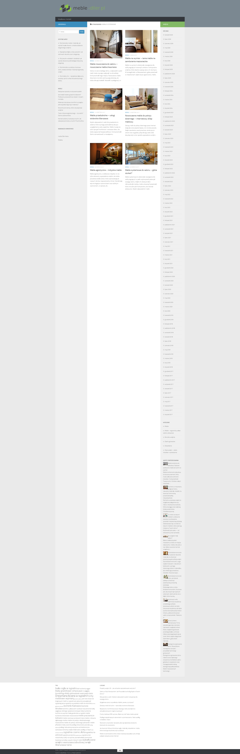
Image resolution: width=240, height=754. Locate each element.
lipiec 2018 (168, 341)
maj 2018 (167, 350)
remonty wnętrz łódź (69, 730)
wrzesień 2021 (169, 229)
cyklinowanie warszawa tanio (81, 693)
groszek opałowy (78, 699)
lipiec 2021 (168, 237)
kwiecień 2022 (169, 199)
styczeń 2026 (169, 65)
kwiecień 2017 (169, 406)
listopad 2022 (169, 168)
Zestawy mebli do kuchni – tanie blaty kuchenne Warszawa (117, 705)
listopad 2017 (169, 376)
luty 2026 (167, 61)
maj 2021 (167, 246)
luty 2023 (167, 156)
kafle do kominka (86, 703)
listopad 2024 (169, 91)
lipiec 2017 (168, 393)
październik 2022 (170, 173)
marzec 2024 (168, 99)
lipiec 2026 (168, 39)
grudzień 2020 (169, 268)
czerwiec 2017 (169, 397)
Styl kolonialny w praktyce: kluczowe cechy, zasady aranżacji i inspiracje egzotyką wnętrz (70, 69)
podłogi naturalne (65, 727)
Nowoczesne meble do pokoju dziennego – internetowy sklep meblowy (138, 118)
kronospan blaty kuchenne (82, 711)
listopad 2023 (169, 117)
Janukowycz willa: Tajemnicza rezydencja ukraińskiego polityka (172, 602)
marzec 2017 (168, 410)
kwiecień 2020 (169, 302)
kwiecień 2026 (169, 52)
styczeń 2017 (169, 414)
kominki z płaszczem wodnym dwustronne (77, 709)
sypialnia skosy (78, 735)
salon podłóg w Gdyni (84, 730)
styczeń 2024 (169, 108)
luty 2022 (167, 207)
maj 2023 (167, 143)
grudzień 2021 (169, 216)
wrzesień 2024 (169, 95)
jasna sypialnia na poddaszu (71, 703)
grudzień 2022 (169, 164)
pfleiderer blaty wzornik (63, 725)
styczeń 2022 (169, 212)
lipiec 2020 (168, 289)
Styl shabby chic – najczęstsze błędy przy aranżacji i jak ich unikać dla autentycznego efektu (71, 78)
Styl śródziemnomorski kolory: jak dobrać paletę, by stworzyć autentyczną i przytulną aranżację (172, 580)
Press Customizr (76, 753)
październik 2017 (170, 380)
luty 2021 (167, 259)
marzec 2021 (168, 255)
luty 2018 (167, 363)
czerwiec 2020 (169, 294)
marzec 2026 (168, 56)
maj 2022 (167, 194)
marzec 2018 (168, 358)
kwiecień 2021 (169, 250)
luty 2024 (167, 104)
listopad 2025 (169, 69)
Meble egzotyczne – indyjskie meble (106, 170)
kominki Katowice (73, 705)
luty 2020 (167, 311)
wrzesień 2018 (169, 332)
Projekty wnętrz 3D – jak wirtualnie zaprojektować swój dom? (118, 688)
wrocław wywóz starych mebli (72, 740)
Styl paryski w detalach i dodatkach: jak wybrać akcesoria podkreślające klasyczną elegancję (70, 61)
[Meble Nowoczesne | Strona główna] (82, 8)
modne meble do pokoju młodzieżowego (76, 720)
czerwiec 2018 (169, 345)
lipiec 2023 (168, 134)
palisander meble (88, 723)
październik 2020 (170, 276)
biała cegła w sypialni (65, 688)
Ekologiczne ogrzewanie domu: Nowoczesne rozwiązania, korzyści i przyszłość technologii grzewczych (172, 648)
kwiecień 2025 (169, 86)
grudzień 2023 (169, 112)
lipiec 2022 (168, 186)
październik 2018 (170, 328)
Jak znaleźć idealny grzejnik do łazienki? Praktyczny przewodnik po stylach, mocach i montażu (70, 97)
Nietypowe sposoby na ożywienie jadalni (70, 91)
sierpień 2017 (169, 388)
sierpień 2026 (169, 35)
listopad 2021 (169, 220)
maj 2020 (167, 298)
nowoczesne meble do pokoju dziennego (69, 723)
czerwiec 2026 (169, 43)
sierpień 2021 (169, 233)
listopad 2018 (169, 324)
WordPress (63, 753)
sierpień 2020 (169, 285)
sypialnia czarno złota (74, 732)
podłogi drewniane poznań (80, 725)
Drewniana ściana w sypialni (71, 695)
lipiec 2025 (168, 78)
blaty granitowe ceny (65, 690)
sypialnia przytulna (69, 735)
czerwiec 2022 (169, 190)
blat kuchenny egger (83, 688)
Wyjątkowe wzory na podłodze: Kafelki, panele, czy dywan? (117, 702)
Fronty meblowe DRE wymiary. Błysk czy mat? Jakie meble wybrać (119, 714)
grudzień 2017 (169, 371)
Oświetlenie (168, 446)
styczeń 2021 (169, 263)
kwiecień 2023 (169, 147)
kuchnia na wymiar (61, 713)
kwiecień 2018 (169, 354)
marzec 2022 (168, 203)
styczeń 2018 (169, 367)
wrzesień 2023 (169, 125)
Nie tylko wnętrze (170, 437)
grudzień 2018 (169, 319)
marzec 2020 (168, 307)
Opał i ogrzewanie (170, 441)
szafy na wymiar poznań (71, 737)
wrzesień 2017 (169, 384)
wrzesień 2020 (169, 281)
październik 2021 (170, 225)
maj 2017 (167, 401)
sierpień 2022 (169, 181)
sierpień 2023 (169, 130)
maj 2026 (167, 48)
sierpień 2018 (169, 337)
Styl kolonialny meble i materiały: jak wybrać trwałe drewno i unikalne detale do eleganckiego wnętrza (70, 45)
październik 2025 (170, 74)
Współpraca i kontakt (64, 19)
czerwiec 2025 (169, 82)
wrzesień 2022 (169, 177)
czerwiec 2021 (169, 242)
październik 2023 (170, 121)
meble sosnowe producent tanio (74, 718)
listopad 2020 (169, 272)
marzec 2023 (168, 151)
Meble (92, 61)
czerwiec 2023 (169, 138)
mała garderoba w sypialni (76, 713)
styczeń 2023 (169, 160)
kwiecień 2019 (169, 315)
